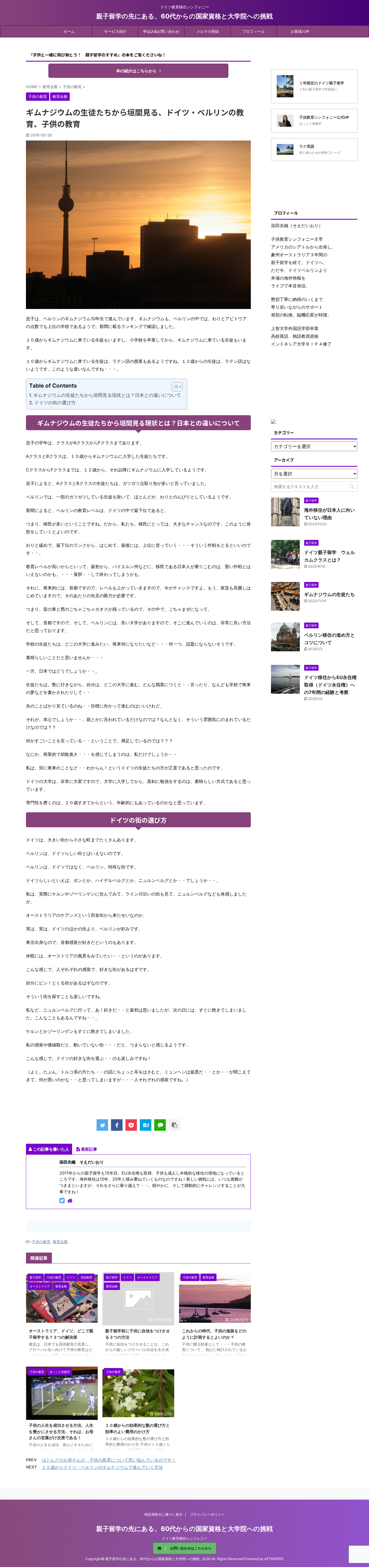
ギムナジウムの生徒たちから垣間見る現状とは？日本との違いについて (107, 395)
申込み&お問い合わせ (161, 31)
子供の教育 (41, 1241)
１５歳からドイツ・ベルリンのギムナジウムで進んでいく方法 (102, 1467)
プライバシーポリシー (207, 1514)
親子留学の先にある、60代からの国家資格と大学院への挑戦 (184, 16)
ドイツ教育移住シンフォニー (184, 1538)
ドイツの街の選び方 (55, 402)
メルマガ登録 (207, 31)
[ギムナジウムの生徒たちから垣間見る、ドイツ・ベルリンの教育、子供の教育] (145, 1125)
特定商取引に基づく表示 (163, 1514)
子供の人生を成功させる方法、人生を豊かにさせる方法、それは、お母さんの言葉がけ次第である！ (61, 1431)
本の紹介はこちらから (136, 70)
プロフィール (253, 31)
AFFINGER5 (273, 1559)
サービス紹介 (115, 31)
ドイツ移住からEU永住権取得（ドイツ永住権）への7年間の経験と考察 (330, 684)
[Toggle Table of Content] (174, 387)
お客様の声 (300, 31)
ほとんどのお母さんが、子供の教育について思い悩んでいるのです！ (109, 1460)
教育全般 (60, 1241)
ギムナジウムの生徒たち (329, 594)
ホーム (69, 31)
